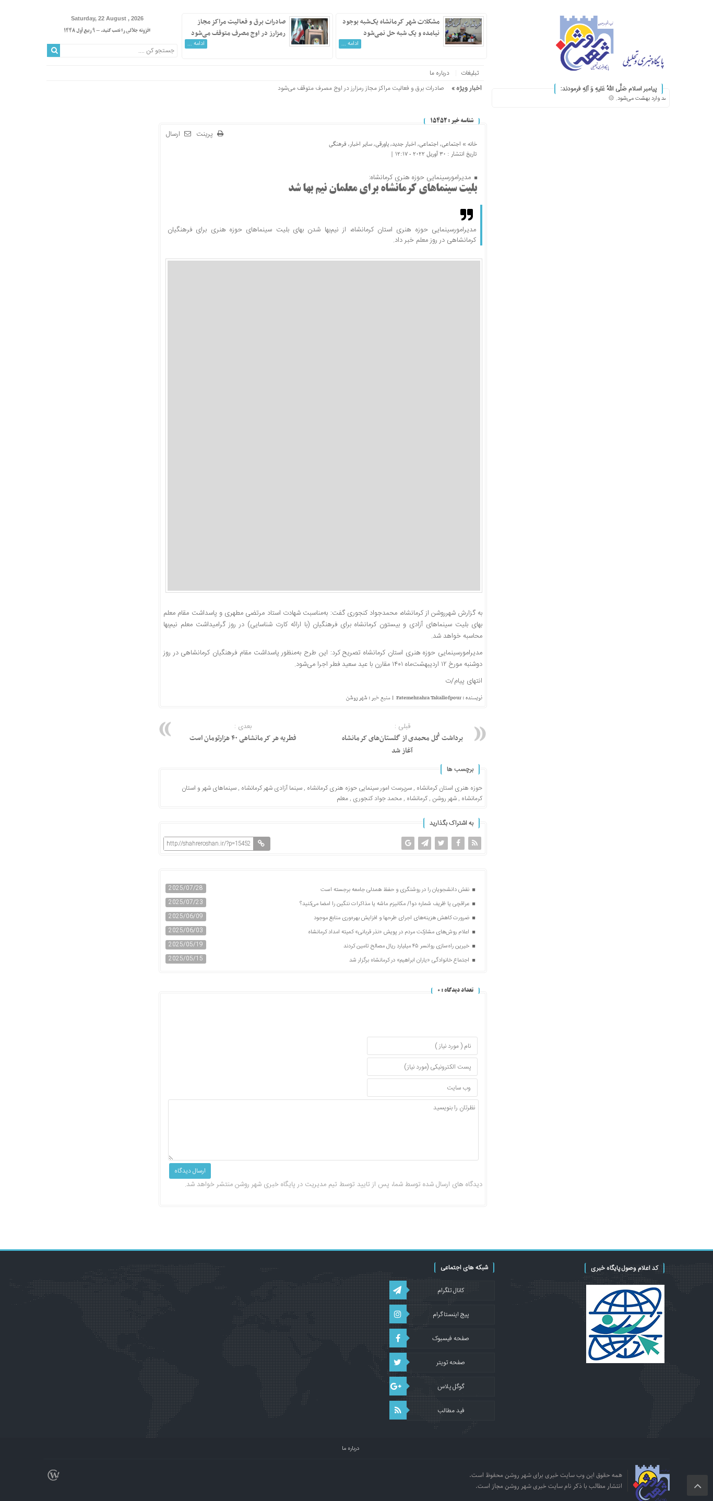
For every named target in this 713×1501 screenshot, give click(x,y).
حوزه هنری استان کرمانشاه (449, 788)
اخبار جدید (404, 144)
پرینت (206, 134)
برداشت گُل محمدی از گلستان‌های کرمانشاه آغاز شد (402, 739)
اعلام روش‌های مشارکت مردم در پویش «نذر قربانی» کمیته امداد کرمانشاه (389, 932)
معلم (342, 798)
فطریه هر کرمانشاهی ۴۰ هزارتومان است (242, 732)
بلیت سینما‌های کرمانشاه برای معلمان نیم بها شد (382, 189)
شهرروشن (443, 613)
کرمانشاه (417, 798)
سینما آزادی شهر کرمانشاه (271, 788)
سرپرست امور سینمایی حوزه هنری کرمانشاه (359, 788)
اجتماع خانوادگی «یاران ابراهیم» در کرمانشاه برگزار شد (410, 960)
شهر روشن (444, 798)
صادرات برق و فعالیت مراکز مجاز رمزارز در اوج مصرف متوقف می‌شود (238, 27)
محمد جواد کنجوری (377, 798)
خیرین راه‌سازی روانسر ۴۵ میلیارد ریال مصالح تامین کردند (407, 946)
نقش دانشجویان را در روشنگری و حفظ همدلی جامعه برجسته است (395, 890)
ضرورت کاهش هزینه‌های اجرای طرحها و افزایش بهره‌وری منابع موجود (392, 918)
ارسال (173, 134)
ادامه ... (350, 44)
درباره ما (439, 73)
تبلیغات (470, 73)
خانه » (469, 144)
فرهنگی (338, 144)
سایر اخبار (361, 144)
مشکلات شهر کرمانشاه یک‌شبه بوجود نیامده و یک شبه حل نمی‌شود (390, 27)
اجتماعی (451, 144)
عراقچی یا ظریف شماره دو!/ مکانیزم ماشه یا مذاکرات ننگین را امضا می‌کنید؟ (385, 904)
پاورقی (382, 144)
